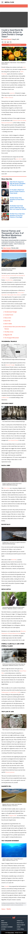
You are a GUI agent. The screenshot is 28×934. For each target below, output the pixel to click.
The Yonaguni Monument (11, 338)
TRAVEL (9, 909)
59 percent (12, 93)
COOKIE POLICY (4, 924)
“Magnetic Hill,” (13, 815)
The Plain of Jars (8, 332)
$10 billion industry (8, 97)
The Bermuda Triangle (10, 312)
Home (3, 909)
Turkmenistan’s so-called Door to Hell (10, 692)
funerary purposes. (10, 772)
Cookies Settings (20, 929)
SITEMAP (19, 927)
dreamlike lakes (9, 280)
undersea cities (5, 397)
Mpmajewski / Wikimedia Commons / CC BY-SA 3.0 (13, 665)
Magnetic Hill (8, 335)
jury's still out (19, 159)
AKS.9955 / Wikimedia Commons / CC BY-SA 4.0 (12, 805)
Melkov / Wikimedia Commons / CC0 (10, 860)
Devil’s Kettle (8, 323)
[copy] (11, 42)
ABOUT (2, 920)
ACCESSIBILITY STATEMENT (7, 927)
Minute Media (11, 932)
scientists (6, 886)
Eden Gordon (7, 248)
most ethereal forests (13, 440)
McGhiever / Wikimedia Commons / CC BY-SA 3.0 (12, 608)
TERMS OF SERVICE (21, 924)
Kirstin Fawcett (7, 39)
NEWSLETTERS (4, 922)
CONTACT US (19, 920)
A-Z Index (3, 929)
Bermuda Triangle (10, 365)
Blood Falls (7, 321)
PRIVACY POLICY (20, 922)
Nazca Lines (7, 318)
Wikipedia (22, 62)
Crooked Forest (8, 315)
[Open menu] (2, 2)
